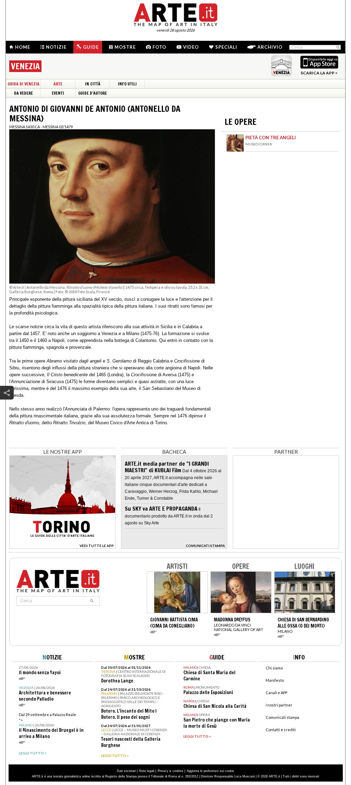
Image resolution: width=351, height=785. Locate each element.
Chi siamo (274, 668)
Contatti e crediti (281, 729)
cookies (177, 771)
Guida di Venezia (23, 84)
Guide (91, 47)
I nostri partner (279, 705)
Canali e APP (276, 692)
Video (191, 47)
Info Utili (127, 84)
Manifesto (275, 680)
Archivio (269, 47)
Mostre (125, 47)
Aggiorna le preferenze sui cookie (210, 771)
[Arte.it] (175, 13)
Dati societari (126, 771)
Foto (159, 47)
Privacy (163, 771)
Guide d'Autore (92, 93)
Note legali (146, 771)
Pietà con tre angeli (270, 137)
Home (22, 47)
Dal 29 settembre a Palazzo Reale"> (51, 725)
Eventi (58, 93)
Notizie (56, 47)
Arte (57, 84)
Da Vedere (23, 93)
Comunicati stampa (282, 717)
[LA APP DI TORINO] (62, 546)
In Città (92, 84)
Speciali (226, 47)
